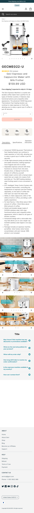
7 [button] (22, 58)
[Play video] (17, 253)
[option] (17, 40)
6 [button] (20, 58)
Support (4, 449)
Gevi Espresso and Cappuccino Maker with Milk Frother (15, 21)
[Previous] (2, 59)
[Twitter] (3, 486)
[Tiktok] (18, 486)
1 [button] (9, 58)
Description (6, 142)
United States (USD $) (9, 497)
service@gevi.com (8, 476)
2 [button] (13, 310)
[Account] (26, 8)
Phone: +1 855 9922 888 (10, 479)
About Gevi (5, 437)
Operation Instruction (28, 141)
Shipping (4, 458)
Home (3, 19)
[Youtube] (9, 486)
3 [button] (19, 292)
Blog (3, 443)
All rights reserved (18, 508)
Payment (4, 467)
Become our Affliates (9, 446)
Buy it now (17, 124)
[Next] (32, 59)
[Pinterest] (15, 486)
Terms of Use (6, 464)
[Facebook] (6, 486)
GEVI (12, 508)
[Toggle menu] (3, 9)
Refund (4, 461)
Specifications (17, 142)
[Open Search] (2, 14)
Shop (3, 440)
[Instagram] (12, 486)
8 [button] (24, 58)
